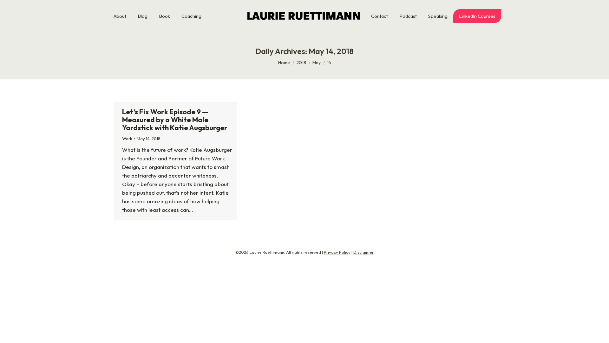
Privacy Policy (337, 252)
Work (127, 138)
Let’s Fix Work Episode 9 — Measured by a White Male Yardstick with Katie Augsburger (174, 119)
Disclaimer (363, 252)
